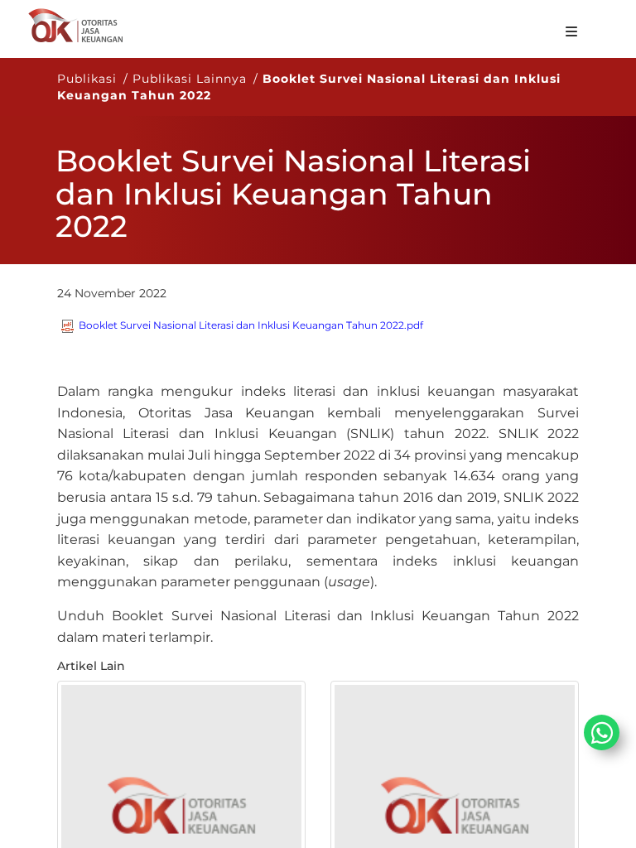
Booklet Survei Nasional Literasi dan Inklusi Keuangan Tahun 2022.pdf (251, 325)
